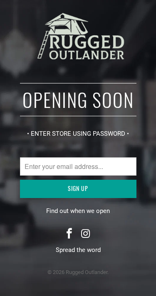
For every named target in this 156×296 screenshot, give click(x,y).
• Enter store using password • (78, 133)
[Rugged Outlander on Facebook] (69, 234)
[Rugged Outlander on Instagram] (86, 234)
